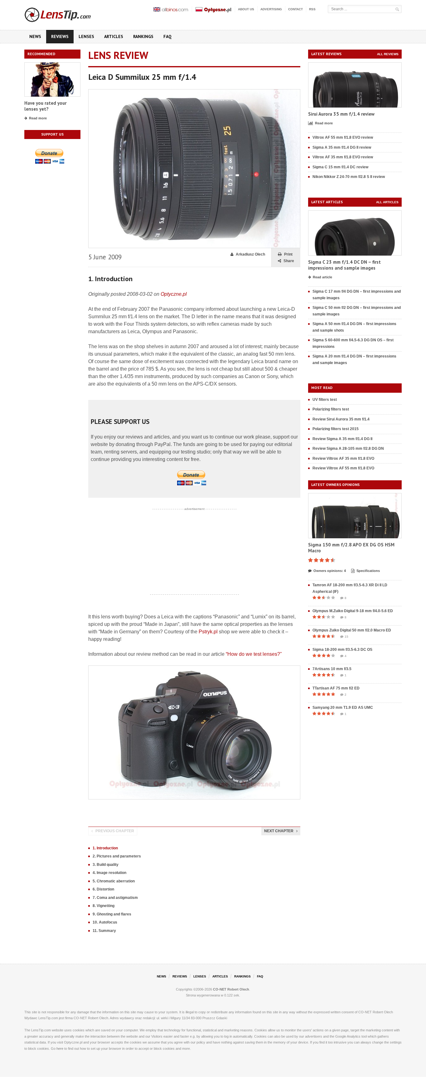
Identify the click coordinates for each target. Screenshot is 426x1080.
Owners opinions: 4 (329, 571)
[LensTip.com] (66, 13)
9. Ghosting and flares (112, 914)
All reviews (388, 54)
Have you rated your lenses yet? (45, 106)
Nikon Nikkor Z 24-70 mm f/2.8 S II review (348, 177)
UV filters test (324, 399)
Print (288, 254)
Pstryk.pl (208, 631)
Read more (38, 118)
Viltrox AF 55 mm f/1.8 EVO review (342, 137)
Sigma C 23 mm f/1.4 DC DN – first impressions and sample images (344, 265)
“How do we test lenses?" (254, 654)
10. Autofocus (105, 922)
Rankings (143, 36)
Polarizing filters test (330, 409)
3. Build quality (106, 864)
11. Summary (104, 931)
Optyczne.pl (174, 294)
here (59, 1048)
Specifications (368, 571)
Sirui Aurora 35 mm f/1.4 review (341, 114)
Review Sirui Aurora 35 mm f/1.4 (341, 419)
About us (246, 9)
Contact (295, 9)
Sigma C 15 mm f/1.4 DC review (340, 167)
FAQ (167, 36)
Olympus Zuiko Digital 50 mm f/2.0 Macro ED (351, 630)
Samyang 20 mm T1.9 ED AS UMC (342, 707)
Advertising (271, 9)
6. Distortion (103, 889)
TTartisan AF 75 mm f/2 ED (336, 688)
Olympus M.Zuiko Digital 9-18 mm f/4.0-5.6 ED (352, 611)
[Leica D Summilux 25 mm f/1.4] (194, 92)
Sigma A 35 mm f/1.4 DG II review (341, 147)
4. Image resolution (109, 873)
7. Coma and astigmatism (115, 897)
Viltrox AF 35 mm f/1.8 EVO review (342, 157)
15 (346, 636)
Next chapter (278, 831)
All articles (387, 202)
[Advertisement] (194, 552)
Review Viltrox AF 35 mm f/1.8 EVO (343, 458)
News (35, 36)
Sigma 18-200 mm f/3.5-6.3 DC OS (342, 649)
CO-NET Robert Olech (231, 989)
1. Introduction (105, 848)
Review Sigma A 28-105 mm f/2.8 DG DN (348, 448)
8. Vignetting (103, 906)
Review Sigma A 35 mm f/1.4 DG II (342, 439)
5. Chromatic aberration (114, 881)
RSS (312, 9)
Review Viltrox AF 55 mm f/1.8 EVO (343, 468)
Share (288, 261)
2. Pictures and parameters (117, 856)
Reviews (60, 36)
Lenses (86, 36)
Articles (113, 36)
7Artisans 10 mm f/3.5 (331, 669)
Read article (322, 277)
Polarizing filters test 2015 (335, 429)
